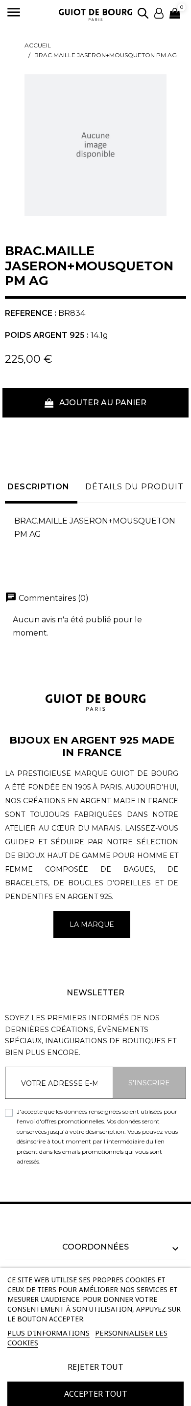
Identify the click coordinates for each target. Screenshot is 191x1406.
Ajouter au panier (101, 402)
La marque (92, 924)
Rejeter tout (95, 1367)
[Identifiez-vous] (159, 12)
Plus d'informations (48, 1333)
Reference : (30, 313)
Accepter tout (95, 1393)
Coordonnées (95, 1247)
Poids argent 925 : (47, 335)
